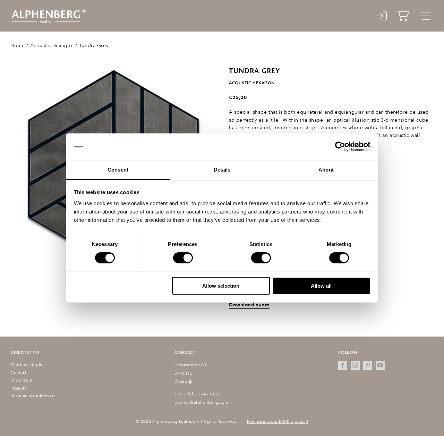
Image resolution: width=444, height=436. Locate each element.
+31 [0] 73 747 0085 (199, 394)
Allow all (321, 286)
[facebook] (342, 365)
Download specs (249, 305)
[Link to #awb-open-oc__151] (425, 15)
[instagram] (355, 365)
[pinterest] (367, 365)
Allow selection (220, 286)
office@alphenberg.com (203, 402)
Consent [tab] (118, 170)
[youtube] (380, 365)
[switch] (183, 257)
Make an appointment (33, 396)
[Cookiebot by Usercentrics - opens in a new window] (340, 146)
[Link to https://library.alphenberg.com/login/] (381, 16)
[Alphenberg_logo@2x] (48, 10)
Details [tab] (222, 170)
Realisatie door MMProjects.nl (277, 421)
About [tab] (326, 170)
